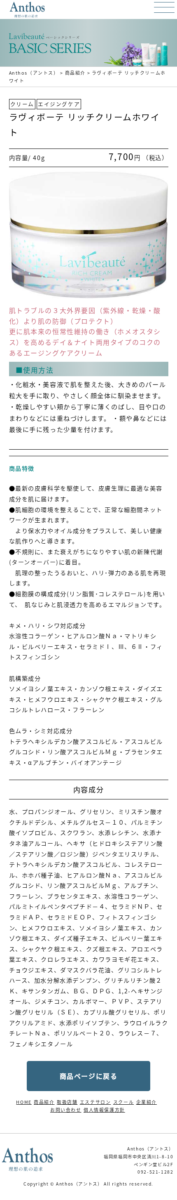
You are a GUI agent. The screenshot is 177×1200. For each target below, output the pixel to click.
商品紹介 (44, 1102)
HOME (23, 1102)
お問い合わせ (66, 1109)
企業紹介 (146, 1102)
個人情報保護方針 (104, 1109)
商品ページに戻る (89, 1076)
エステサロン (95, 1102)
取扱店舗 (67, 1102)
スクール (123, 1102)
